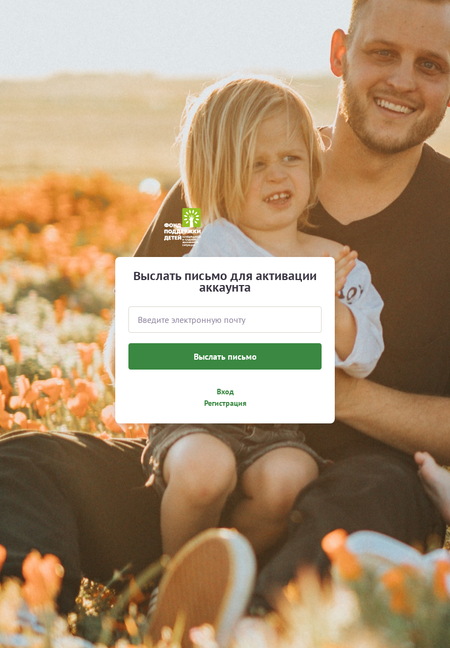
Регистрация (225, 403)
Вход (225, 391)
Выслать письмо (225, 356)
